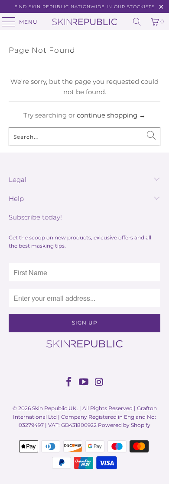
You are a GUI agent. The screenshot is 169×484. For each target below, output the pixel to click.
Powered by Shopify (124, 425)
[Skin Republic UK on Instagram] (99, 383)
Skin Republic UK (54, 408)
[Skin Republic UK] (84, 21)
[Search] (137, 21)
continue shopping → (111, 115)
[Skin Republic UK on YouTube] (84, 383)
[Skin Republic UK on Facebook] (68, 383)
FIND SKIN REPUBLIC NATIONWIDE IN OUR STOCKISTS (84, 7)
